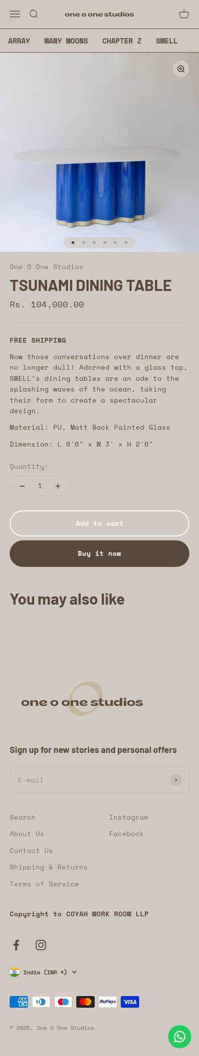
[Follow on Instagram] (40, 945)
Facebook (126, 833)
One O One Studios (47, 266)
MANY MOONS (66, 40)
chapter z (122, 40)
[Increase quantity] (58, 486)
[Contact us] (179, 1036)
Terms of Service (44, 884)
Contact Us (31, 850)
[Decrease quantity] (22, 486)
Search (23, 817)
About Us (27, 833)
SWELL (167, 40)
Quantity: (29, 466)
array (19, 40)
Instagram (128, 817)
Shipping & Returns (49, 867)
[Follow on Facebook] (16, 945)
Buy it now (99, 553)
